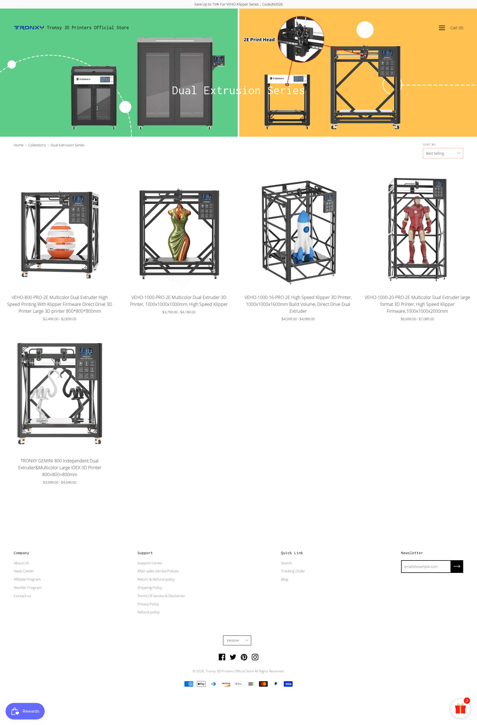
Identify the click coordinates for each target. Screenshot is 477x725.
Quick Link (292, 553)
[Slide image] (59, 227)
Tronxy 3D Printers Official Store (88, 27)
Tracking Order (293, 570)
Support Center (149, 562)
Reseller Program (27, 587)
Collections (37, 144)
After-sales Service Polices (158, 570)
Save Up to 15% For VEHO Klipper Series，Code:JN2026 (238, 4)
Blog (284, 579)
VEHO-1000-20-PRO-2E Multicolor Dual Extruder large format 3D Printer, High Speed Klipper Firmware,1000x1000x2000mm (417, 304)
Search (286, 562)
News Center (24, 570)
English (233, 640)
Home (18, 144)
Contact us (22, 595)
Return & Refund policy (156, 579)
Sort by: (429, 144)
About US (21, 562)
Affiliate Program (27, 579)
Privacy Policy (148, 604)
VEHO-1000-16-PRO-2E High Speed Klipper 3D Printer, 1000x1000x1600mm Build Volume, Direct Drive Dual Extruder (298, 304)
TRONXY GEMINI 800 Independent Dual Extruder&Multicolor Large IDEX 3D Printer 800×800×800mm (59, 468)
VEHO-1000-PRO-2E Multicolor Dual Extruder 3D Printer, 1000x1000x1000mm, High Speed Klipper (179, 300)
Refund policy (148, 612)
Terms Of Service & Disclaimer (161, 595)
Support (145, 553)
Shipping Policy (149, 587)
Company (21, 553)
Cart (457, 27)
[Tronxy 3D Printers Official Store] (29, 28)
